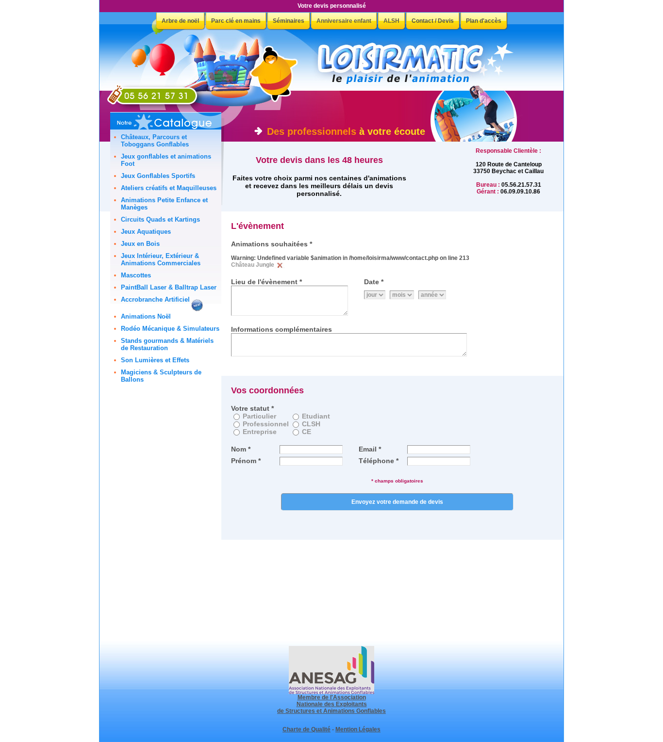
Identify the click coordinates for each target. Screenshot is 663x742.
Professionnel (266, 424)
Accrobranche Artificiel (155, 299)
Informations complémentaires (281, 329)
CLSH (311, 424)
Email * (370, 449)
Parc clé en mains (236, 20)
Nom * (240, 449)
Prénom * (246, 461)
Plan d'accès (483, 20)
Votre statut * (252, 408)
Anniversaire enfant (343, 20)
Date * (373, 282)
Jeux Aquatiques (146, 231)
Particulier (259, 416)
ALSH (391, 20)
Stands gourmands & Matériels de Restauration (167, 344)
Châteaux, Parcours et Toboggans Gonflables (155, 140)
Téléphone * (378, 461)
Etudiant (316, 416)
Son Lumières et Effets (155, 360)
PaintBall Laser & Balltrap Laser (168, 287)
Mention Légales (358, 729)
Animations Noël (146, 316)
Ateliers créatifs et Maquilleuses (168, 188)
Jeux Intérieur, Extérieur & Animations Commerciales (160, 259)
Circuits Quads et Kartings (160, 219)
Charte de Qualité (306, 729)
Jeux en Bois (140, 243)
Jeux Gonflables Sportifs (158, 175)
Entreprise (260, 432)
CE (306, 432)
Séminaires (288, 20)
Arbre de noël (180, 20)
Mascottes (136, 275)
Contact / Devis (433, 20)
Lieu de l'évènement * (266, 282)
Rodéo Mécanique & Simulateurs (170, 328)
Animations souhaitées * (271, 244)
